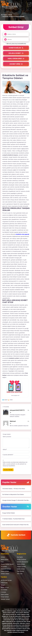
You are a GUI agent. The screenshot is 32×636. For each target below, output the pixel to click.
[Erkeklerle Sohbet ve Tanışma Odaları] (16, 87)
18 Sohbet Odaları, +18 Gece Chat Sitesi (13, 488)
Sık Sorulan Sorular (6, 580)
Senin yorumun (7, 436)
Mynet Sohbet (5, 587)
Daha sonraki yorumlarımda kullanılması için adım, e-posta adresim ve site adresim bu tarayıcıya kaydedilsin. (15, 463)
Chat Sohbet (20, 571)
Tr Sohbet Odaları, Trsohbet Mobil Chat (13, 519)
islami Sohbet (4, 594)
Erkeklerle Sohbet (6, 569)
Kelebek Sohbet (5, 599)
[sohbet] (10, 4)
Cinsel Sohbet (5, 597)
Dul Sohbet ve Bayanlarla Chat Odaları (13, 494)
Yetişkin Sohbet (21, 566)
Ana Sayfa (20, 557)
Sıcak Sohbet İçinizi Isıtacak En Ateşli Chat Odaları (16, 524)
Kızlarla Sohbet (15, 53)
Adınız (5, 449)
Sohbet (3, 557)
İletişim (3, 585)
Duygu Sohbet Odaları (8, 513)
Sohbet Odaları (5, 573)
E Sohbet (3, 592)
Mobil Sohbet (4, 559)
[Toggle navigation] (29, 4)
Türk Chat (19, 573)
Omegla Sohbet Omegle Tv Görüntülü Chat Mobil (16, 500)
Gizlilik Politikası (21, 559)
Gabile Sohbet (5, 571)
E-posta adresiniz (8, 454)
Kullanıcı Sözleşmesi (22, 562)
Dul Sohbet (4, 589)
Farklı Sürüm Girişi (15, 58)
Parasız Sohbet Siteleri (7, 564)
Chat (2, 562)
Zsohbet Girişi (14, 64)
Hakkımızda (4, 582)
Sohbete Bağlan (15, 48)
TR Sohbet (4, 566)
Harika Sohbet (21, 564)
